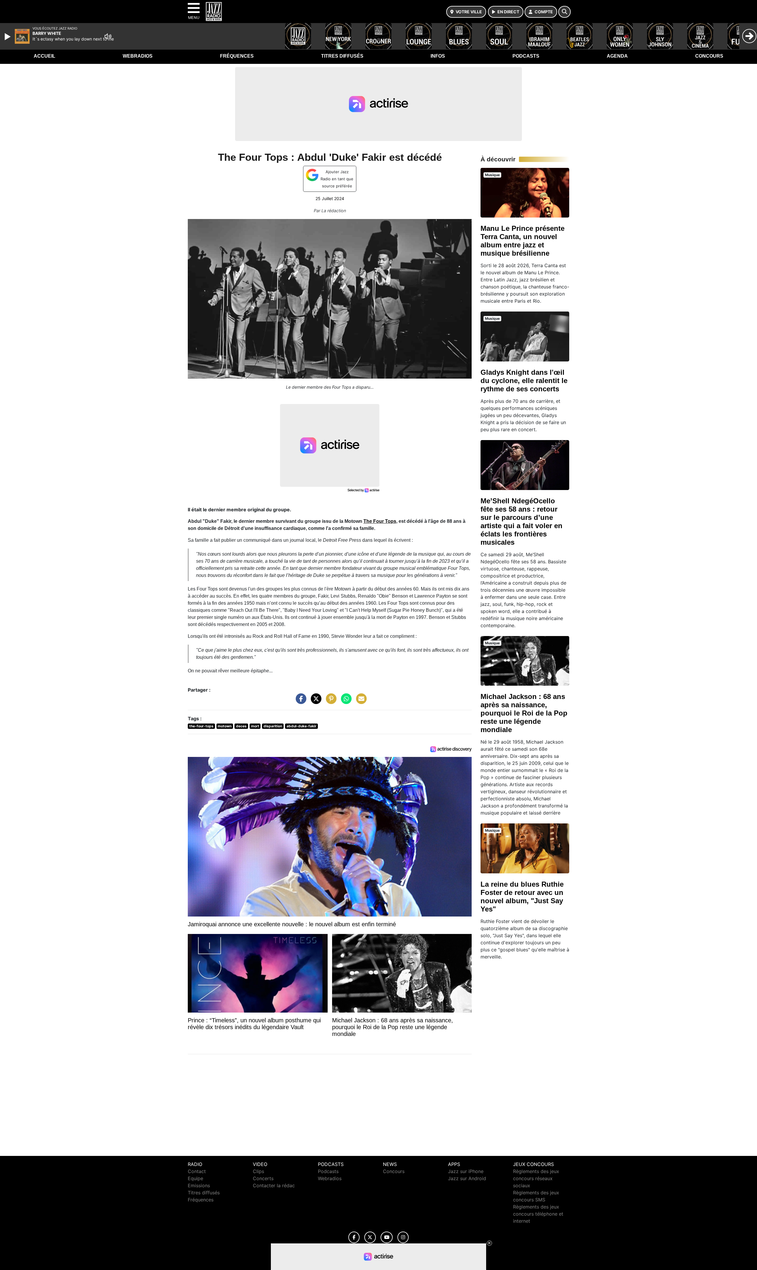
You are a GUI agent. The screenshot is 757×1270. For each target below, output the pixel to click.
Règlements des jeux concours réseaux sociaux (536, 1178)
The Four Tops (379, 521)
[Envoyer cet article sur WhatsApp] (345, 702)
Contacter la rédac (274, 1185)
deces (241, 726)
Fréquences (237, 56)
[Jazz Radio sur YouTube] (387, 1237)
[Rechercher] (564, 12)
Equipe (195, 1178)
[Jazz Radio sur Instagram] (403, 1237)
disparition (272, 726)
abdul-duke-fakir (301, 726)
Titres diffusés (342, 56)
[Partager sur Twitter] (314, 702)
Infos (438, 56)
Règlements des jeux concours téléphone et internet (538, 1214)
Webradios (138, 56)
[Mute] (107, 36)
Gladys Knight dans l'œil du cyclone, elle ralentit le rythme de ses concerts (524, 380)
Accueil (44, 56)
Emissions (199, 1185)
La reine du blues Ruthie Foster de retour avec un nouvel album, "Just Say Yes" (522, 896)
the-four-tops (201, 726)
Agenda (617, 56)
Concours (709, 56)
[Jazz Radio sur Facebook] (354, 1237)
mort (255, 726)
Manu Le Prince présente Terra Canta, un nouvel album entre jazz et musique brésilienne (522, 240)
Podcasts (525, 56)
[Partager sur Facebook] (299, 702)
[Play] (8, 36)
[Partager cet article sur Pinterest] (330, 702)
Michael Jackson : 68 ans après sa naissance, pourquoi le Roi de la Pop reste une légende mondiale (524, 713)
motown (225, 726)
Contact (197, 1171)
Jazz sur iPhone (465, 1171)
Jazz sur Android (467, 1178)
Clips (258, 1171)
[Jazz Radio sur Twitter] (370, 1237)
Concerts (263, 1178)
